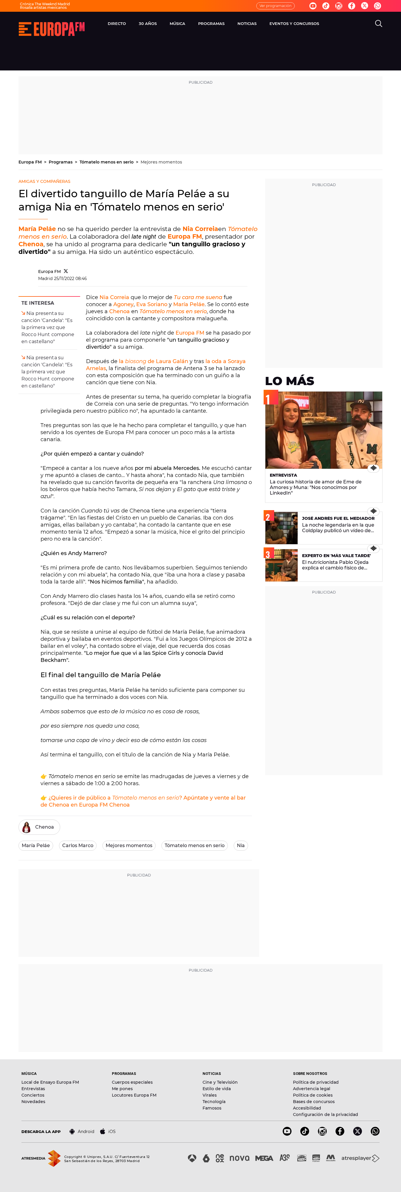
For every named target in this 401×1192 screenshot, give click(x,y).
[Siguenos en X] (357, 1134)
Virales (210, 1095)
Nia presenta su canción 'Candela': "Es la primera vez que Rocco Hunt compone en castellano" (48, 327)
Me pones (122, 1088)
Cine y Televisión (220, 1082)
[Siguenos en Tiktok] (325, 5)
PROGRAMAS (211, 23)
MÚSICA (177, 23)
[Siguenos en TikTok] (304, 1134)
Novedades (33, 1101)
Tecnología (214, 1101)
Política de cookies (313, 1095)
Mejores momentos (161, 162)
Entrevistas (33, 1088)
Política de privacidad (316, 1082)
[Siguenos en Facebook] (351, 5)
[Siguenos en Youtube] (312, 5)
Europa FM (30, 162)
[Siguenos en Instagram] (338, 5)
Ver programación (276, 6)
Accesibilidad (307, 1108)
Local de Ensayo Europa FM (50, 1082)
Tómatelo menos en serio (107, 162)
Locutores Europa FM (134, 1095)
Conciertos (32, 1095)
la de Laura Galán (153, 361)
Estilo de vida (217, 1088)
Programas (61, 162)
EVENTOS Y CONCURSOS (294, 23)
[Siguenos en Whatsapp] (377, 5)
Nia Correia (200, 228)
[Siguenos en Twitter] (364, 6)
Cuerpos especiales (132, 1082)
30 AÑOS (148, 23)
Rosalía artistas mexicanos (43, 7)
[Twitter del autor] (66, 271)
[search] (378, 23)
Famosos (212, 1108)
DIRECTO (117, 23)
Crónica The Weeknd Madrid (45, 4)
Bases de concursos (314, 1101)
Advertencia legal (311, 1088)
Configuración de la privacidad (325, 1114)
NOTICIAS (247, 23)
